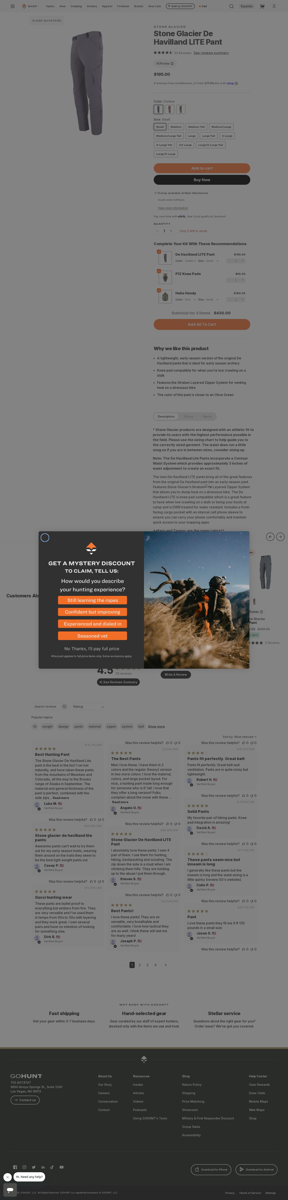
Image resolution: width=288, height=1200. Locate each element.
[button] (91, 602)
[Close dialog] (45, 537)
